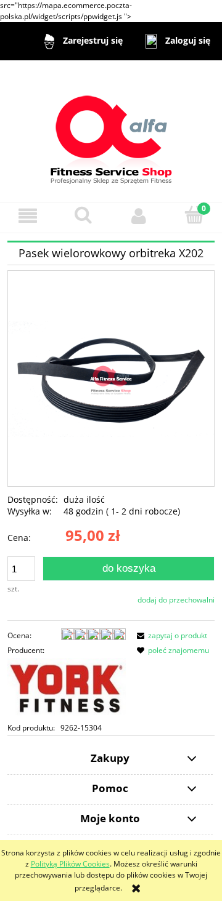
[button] (28, 215)
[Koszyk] (194, 215)
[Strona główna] (111, 130)
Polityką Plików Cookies (70, 864)
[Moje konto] (138, 215)
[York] (66, 688)
